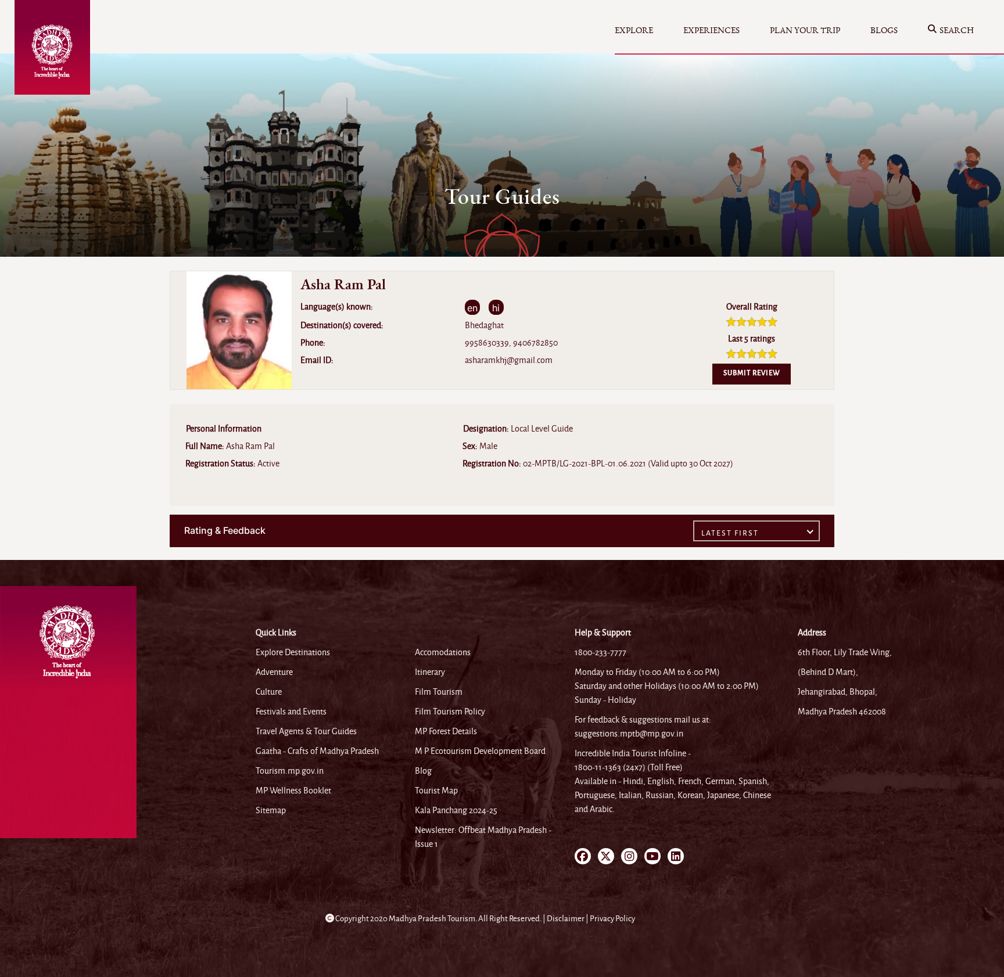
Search (957, 30)
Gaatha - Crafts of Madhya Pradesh (317, 751)
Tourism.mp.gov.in (290, 770)
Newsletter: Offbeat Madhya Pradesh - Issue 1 (483, 837)
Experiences (711, 30)
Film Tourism (438, 691)
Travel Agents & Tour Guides (306, 731)
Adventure (274, 672)
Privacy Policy (612, 918)
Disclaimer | (568, 918)
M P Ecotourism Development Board (480, 751)
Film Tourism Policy (450, 711)
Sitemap (271, 810)
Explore (634, 30)
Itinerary (430, 672)
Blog (423, 770)
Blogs (884, 30)
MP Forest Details (446, 731)
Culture (269, 691)
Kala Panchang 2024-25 (456, 810)
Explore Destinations (293, 652)
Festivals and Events (291, 711)
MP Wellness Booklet (293, 790)
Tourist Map (436, 790)
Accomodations (443, 652)
